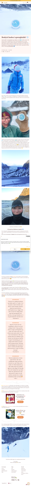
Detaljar (27, 246)
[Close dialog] (23, 227)
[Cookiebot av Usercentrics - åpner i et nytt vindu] (26, 236)
